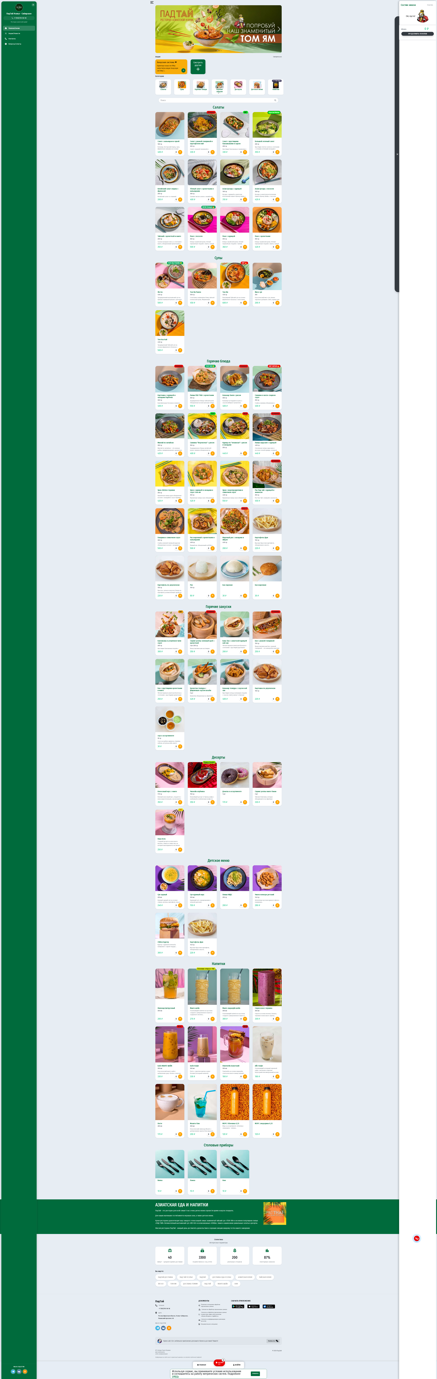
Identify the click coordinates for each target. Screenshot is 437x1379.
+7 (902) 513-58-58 (19, 18)
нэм (236, 1284)
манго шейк (223, 1284)
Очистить (430, 5)
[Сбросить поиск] (275, 100)
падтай (203, 1277)
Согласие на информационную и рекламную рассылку (213, 1320)
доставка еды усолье (221, 1277)
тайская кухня (265, 1277)
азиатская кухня (245, 1277)
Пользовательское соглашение (209, 1324)
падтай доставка (165, 1277)
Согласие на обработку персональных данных (214, 1309)
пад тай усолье (186, 1277)
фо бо (161, 1284)
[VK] (163, 1328)
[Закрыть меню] (33, 5)
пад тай (207, 1284)
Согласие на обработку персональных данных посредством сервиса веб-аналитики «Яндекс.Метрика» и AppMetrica (214, 1314)
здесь (175, 1376)
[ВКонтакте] (19, 1371)
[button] (158, 29)
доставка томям (190, 1284)
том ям (173, 1284)
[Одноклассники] (25, 1371)
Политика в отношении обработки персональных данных (210, 1305)
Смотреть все (277, 57)
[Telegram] (13, 1371)
